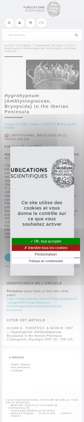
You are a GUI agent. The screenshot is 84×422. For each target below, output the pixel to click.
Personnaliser (46, 254)
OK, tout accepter (47, 241)
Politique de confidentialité (46, 261)
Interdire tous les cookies (47, 247)
